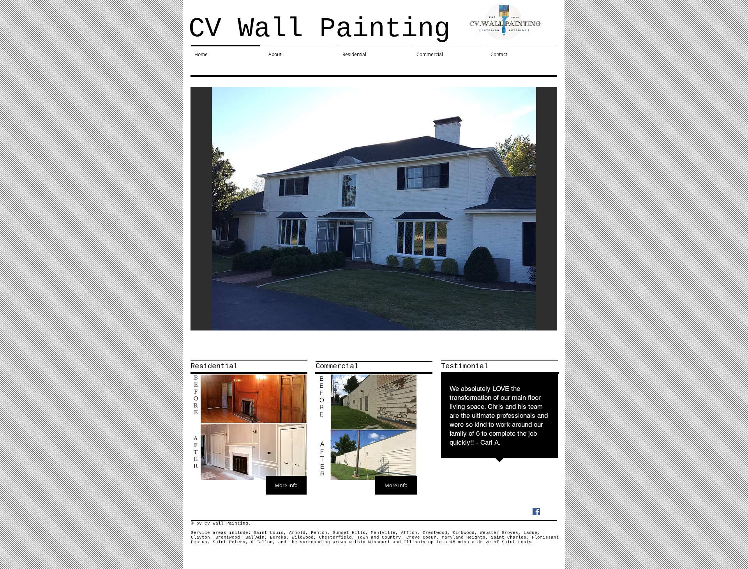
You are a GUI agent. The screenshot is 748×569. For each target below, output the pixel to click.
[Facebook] (536, 511)
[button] (374, 208)
